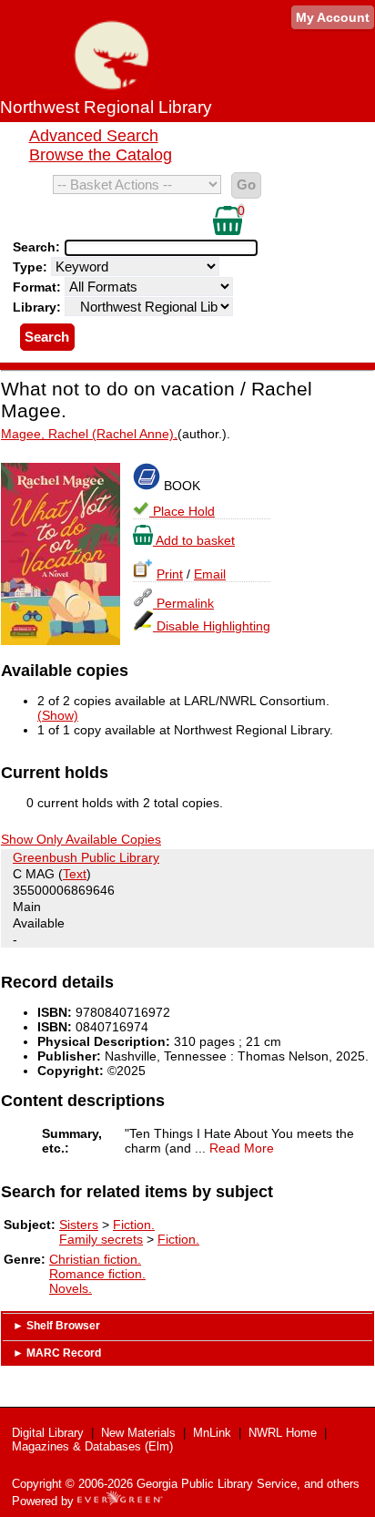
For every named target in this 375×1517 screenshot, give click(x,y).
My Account (333, 17)
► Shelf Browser (56, 1325)
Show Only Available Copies (81, 839)
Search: (38, 247)
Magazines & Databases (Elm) (92, 1446)
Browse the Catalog (100, 155)
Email (210, 574)
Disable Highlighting (211, 626)
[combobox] (161, 248)
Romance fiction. (97, 1273)
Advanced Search (93, 136)
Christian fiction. (95, 1259)
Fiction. (134, 1224)
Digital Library (48, 1433)
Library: (39, 307)
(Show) (57, 715)
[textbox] (152, 248)
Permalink (183, 603)
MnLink (212, 1433)
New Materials (138, 1433)
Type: (32, 267)
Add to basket (194, 540)
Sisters (78, 1224)
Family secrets (101, 1239)
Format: (39, 287)
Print (170, 574)
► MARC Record (57, 1353)
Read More (241, 1148)
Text (74, 873)
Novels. (70, 1288)
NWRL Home (282, 1433)
